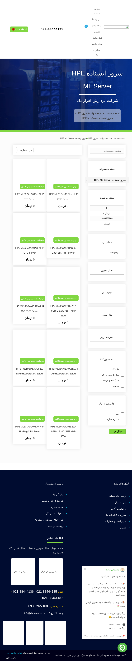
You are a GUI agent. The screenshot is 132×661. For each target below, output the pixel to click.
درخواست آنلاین (118, 508)
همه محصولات (96, 113)
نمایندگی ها (58, 494)
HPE (114, 252)
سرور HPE (82, 113)
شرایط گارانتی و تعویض (52, 501)
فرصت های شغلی (117, 496)
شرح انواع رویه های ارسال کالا (49, 519)
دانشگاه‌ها (114, 369)
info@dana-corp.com (35, 613)
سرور (116, 413)
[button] (19, 29)
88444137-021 (52, 598)
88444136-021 (23, 591)
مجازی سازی (112, 419)
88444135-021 (46, 591)
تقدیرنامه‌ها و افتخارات (115, 521)
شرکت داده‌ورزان (15, 653)
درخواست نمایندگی (54, 513)
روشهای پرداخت (56, 526)
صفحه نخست (112, 113)
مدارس (115, 386)
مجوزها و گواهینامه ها (116, 515)
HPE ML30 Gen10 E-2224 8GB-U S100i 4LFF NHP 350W (63, 310)
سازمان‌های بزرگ (110, 375)
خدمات (123, 527)
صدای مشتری (57, 507)
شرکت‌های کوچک (110, 380)
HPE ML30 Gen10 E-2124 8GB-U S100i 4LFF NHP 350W (63, 431)
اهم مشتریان (120, 502)
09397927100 (38, 606)
